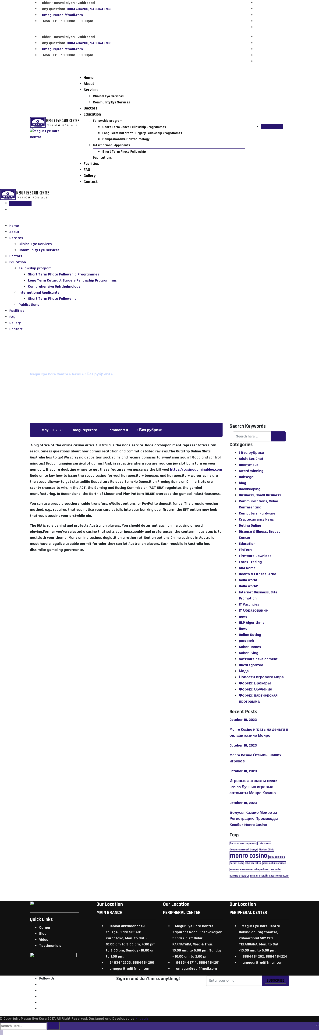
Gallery (90, 175)
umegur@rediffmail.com (62, 15)
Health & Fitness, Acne (257, 574)
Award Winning (251, 471)
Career (44, 927)
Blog (42, 933)
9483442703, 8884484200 (132, 962)
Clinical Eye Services (108, 96)
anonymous (249, 464)
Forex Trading (250, 562)
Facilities (91, 163)
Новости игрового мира (261, 677)
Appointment (272, 126)
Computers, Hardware (257, 513)
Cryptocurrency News (256, 519)
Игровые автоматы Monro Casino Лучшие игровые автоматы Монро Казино (253, 787)
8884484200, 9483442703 (88, 9)
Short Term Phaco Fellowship (124, 151)
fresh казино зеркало (243, 843)
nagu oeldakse (277, 857)
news (243, 616)
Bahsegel (246, 477)
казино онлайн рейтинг (255, 869)
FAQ (87, 169)
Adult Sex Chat (251, 458)
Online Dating (250, 634)
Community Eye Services (111, 102)
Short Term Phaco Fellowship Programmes (134, 127)
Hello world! (248, 586)
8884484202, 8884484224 (265, 956)
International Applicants (111, 145)
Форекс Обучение (255, 689)
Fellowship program (107, 121)
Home (88, 77)
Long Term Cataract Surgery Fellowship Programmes (142, 133)
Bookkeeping (249, 489)
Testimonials (50, 945)
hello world (248, 580)
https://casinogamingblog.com (196, 469)
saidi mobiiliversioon (274, 863)
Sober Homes (250, 647)
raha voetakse (253, 863)
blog (242, 483)
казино (234, 869)
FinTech (245, 549)
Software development (258, 659)
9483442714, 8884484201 (198, 962)
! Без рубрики (150, 430)
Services (91, 89)
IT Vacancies (249, 604)
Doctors (90, 108)
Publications (102, 157)
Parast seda (237, 863)
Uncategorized (251, 665)
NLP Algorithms (251, 622)
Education (92, 114)
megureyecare (85, 430)
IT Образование (253, 610)
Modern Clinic (266, 849)
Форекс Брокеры (255, 683)
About (89, 83)
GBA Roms (247, 568)
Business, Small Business (260, 495)
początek (246, 640)
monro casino (248, 855)
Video (43, 939)
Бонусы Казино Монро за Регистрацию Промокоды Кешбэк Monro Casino (254, 818)
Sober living (248, 653)
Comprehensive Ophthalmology (125, 139)
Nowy (243, 628)
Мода (244, 671)
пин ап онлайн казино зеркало (269, 875)
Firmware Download (255, 555)
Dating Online (250, 525)
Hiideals (142, 1018)
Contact (91, 181)
